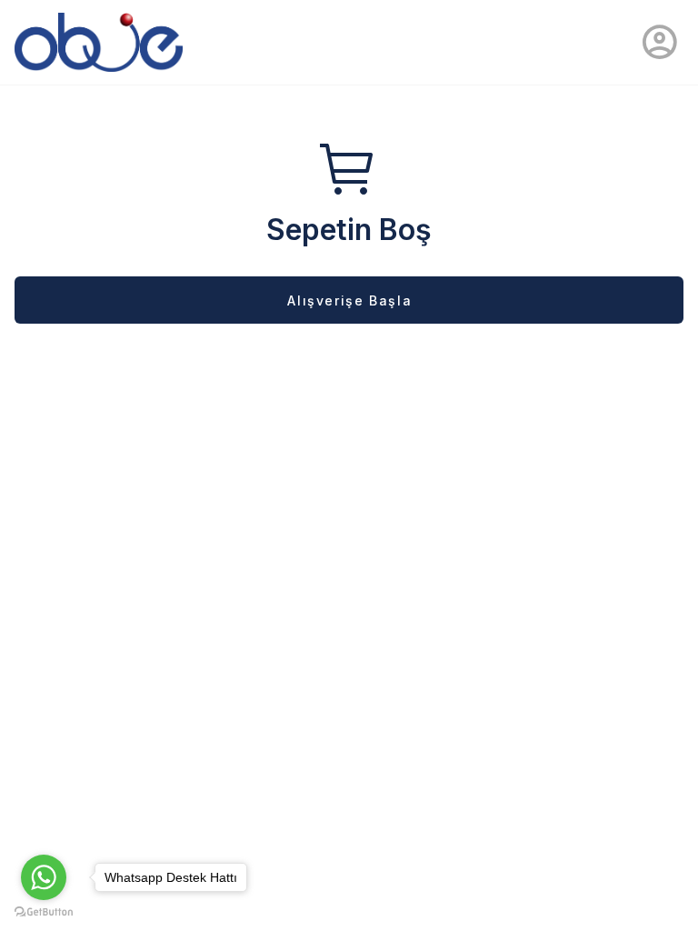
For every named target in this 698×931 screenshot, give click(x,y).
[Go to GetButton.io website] (44, 912)
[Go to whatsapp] (43, 877)
